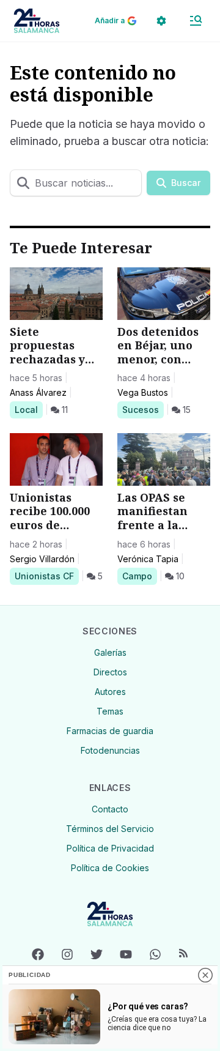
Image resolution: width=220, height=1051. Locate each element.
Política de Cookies (110, 868)
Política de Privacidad (110, 848)
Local (28, 409)
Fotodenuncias (110, 750)
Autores (110, 691)
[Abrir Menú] (195, 20)
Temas (110, 711)
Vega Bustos (142, 392)
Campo (139, 575)
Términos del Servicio (110, 828)
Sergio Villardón (42, 559)
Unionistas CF (44, 575)
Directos (110, 672)
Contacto (110, 809)
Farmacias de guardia (110, 731)
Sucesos (143, 409)
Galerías (110, 652)
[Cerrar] (205, 975)
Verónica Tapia (147, 559)
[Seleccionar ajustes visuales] (161, 21)
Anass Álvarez (38, 392)
